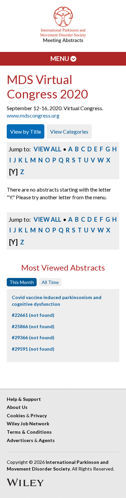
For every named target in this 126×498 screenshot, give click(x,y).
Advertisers (20, 440)
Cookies (16, 415)
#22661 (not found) (33, 315)
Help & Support (24, 399)
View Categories (69, 131)
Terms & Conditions (29, 432)
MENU (60, 58)
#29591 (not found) (33, 349)
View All (47, 149)
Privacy (39, 415)
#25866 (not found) (33, 326)
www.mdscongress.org (33, 115)
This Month (21, 282)
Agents (47, 440)
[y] (13, 171)
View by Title (25, 131)
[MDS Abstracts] (63, 41)
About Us (17, 407)
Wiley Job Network (28, 423)
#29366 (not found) (33, 337)
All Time (50, 282)
